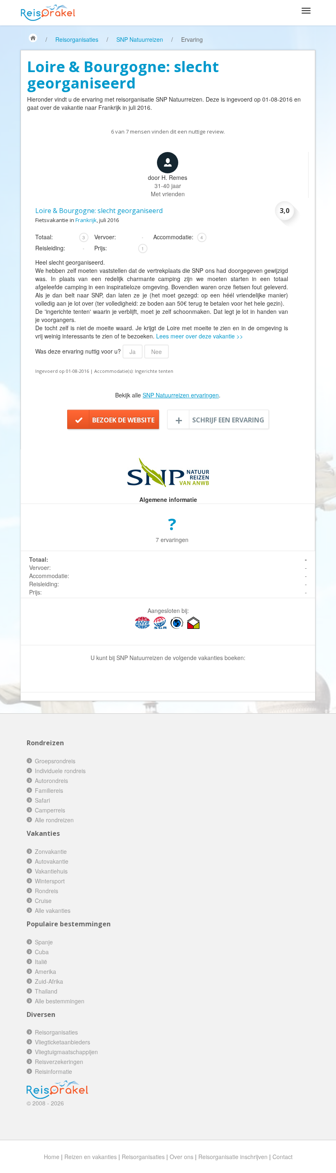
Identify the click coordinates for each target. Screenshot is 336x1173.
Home (51, 1157)
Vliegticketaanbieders (62, 1042)
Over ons (181, 1157)
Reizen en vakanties (90, 1157)
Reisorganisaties (76, 39)
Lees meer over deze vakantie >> (199, 336)
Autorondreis (51, 780)
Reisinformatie (53, 1071)
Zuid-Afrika (49, 981)
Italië (41, 961)
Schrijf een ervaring (228, 419)
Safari (42, 800)
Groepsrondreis (55, 761)
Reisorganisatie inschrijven (233, 1157)
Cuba (42, 952)
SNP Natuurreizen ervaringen (181, 395)
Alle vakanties (52, 910)
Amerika (45, 971)
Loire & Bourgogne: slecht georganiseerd (99, 210)
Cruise (43, 900)
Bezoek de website (123, 419)
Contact (282, 1157)
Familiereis (49, 790)
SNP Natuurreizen (139, 39)
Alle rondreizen (54, 820)
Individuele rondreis (60, 771)
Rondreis (46, 891)
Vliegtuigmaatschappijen (66, 1052)
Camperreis (50, 810)
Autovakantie (51, 861)
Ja (132, 351)
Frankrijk (86, 220)
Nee (156, 351)
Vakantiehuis (51, 871)
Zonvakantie (51, 851)
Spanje (44, 942)
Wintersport (50, 881)
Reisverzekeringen (59, 1061)
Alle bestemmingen (59, 1001)
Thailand (46, 991)
